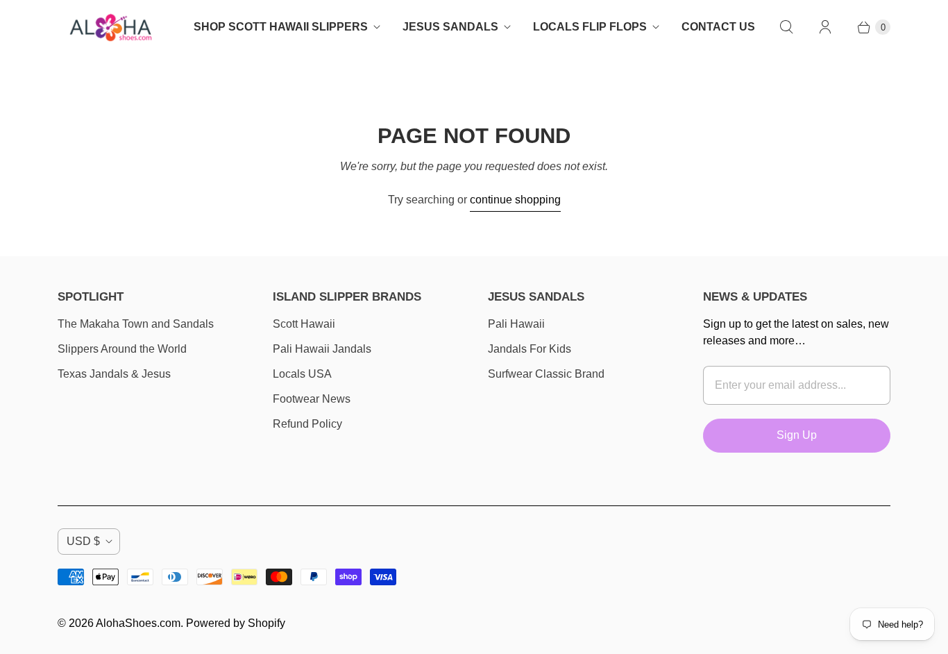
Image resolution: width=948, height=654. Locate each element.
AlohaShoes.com (138, 623)
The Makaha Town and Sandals (136, 324)
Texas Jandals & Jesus (114, 374)
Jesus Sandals (450, 27)
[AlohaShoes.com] (110, 27)
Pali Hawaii (516, 324)
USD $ (83, 541)
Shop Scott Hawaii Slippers (281, 27)
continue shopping (515, 200)
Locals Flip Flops (590, 27)
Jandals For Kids (529, 349)
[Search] (786, 27)
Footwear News (311, 399)
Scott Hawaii (304, 324)
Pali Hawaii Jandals (322, 349)
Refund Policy (307, 424)
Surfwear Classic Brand (546, 374)
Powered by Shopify (235, 623)
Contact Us (718, 27)
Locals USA (302, 374)
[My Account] (825, 27)
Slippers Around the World (122, 349)
